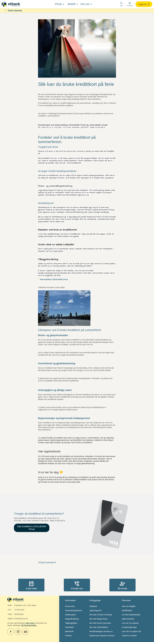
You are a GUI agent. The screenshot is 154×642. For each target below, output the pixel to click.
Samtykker (69, 627)
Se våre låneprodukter (131, 615)
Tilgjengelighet (71, 623)
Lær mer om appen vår (131, 631)
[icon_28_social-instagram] (18, 631)
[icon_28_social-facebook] (10, 631)
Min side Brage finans (98, 619)
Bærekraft (69, 631)
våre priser (30, 623)
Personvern (70, 606)
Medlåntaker (127, 610)
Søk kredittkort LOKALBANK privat (54, 279)
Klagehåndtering (72, 619)
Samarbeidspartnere (73, 610)
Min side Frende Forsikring (100, 615)
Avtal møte (31, 585)
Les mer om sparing (130, 623)
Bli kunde (122, 585)
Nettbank (93, 606)
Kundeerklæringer (129, 627)
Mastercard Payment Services (102, 636)
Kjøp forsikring (128, 619)
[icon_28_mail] (25, 631)
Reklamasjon (70, 615)
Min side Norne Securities (100, 623)
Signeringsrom (95, 610)
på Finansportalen (28, 625)
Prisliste (68, 636)
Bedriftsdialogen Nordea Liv (101, 631)
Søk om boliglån (128, 606)
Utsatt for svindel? (129, 636)
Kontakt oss (77, 585)
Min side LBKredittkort (98, 627)
